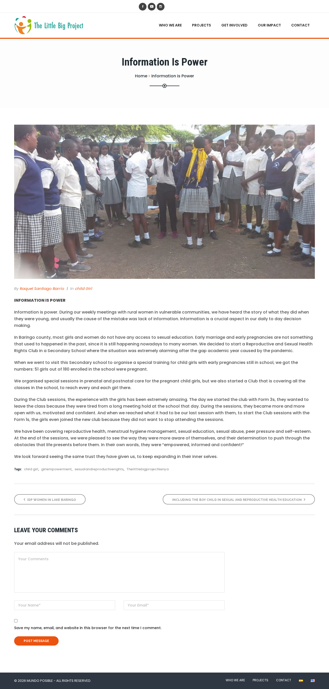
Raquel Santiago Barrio (42, 288)
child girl (83, 288)
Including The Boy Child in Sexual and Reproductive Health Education (237, 500)
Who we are (170, 25)
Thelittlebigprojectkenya (147, 469)
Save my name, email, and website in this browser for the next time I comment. (87, 627)
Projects (201, 25)
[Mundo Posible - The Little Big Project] (50, 25)
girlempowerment (56, 469)
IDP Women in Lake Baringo (51, 500)
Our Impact (269, 25)
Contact (300, 25)
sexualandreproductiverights (99, 469)
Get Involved (234, 25)
